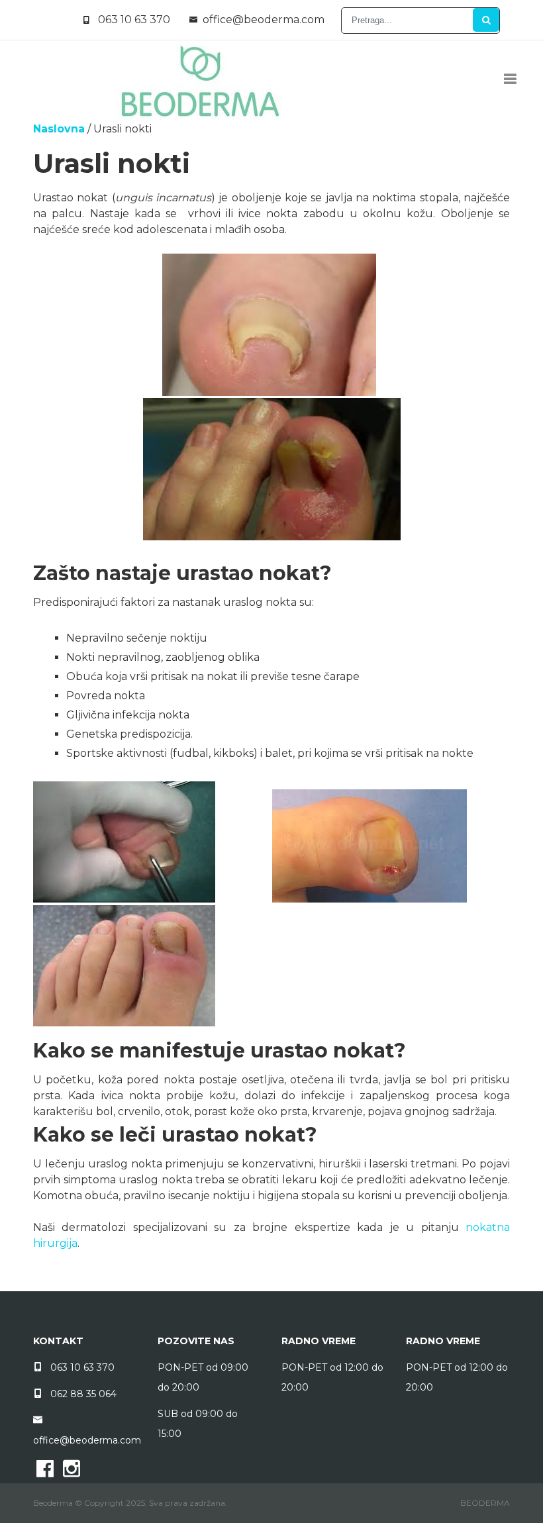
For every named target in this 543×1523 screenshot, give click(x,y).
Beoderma (485, 1503)
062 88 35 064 (83, 1394)
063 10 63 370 (134, 19)
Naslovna (59, 129)
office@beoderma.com (263, 19)
